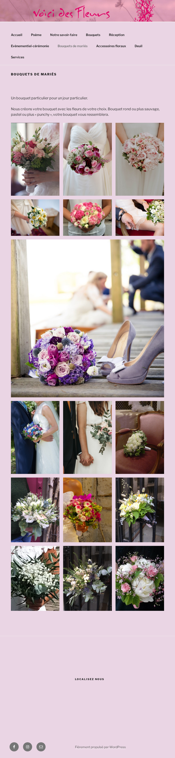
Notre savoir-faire (63, 35)
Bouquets (93, 35)
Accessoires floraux (111, 46)
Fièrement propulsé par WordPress (100, 747)
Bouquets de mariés (73, 46)
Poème (36, 35)
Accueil (16, 35)
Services (17, 57)
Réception (116, 35)
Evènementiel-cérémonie (30, 46)
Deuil (138, 46)
